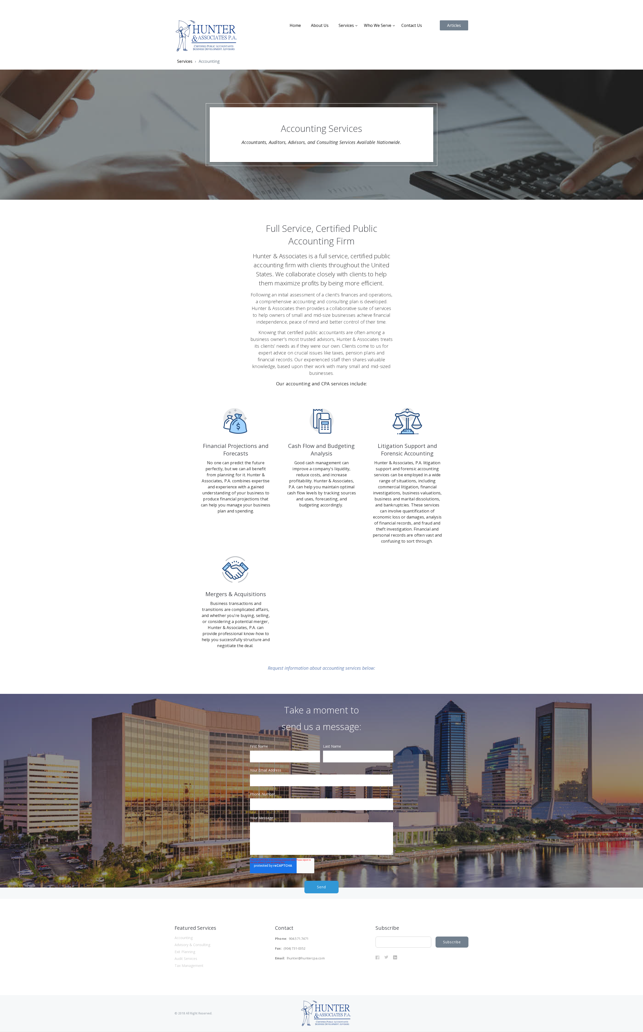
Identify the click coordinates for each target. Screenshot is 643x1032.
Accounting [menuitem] (184, 937)
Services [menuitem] (346, 25)
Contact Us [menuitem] (411, 25)
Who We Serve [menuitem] (377, 25)
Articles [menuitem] (454, 25)
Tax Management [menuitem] (189, 965)
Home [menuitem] (295, 25)
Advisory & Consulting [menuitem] (192, 944)
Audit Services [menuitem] (186, 958)
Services (184, 61)
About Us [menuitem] (320, 25)
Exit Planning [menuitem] (185, 951)
